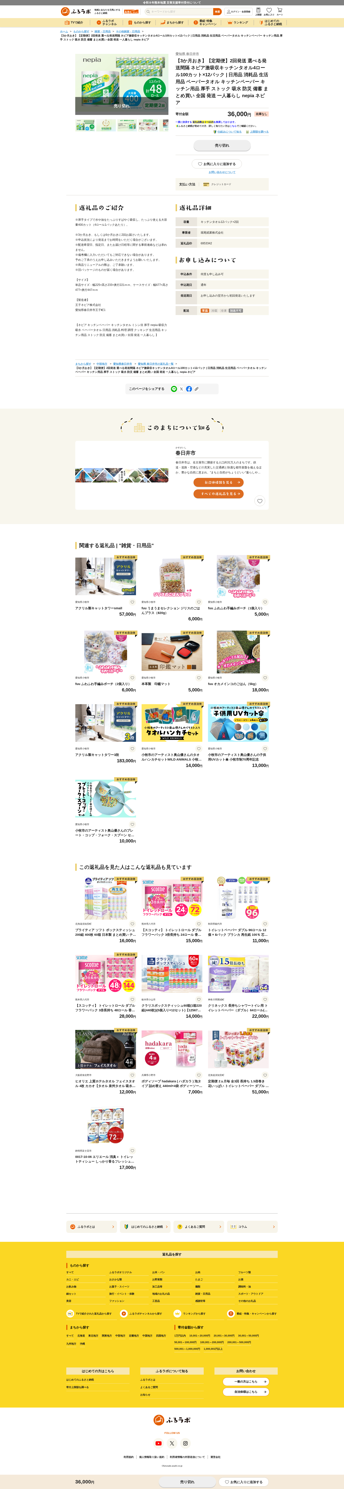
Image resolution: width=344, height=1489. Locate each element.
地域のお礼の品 (161, 1293)
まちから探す (83, 363)
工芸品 (156, 1300)
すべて (70, 1272)
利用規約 (129, 1457)
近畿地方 (134, 1335)
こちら (233, 126)
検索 (217, 11)
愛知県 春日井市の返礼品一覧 (156, 363)
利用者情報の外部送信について (187, 1457)
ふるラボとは (147, 1379)
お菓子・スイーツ (119, 1286)
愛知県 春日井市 (187, 54)
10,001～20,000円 (199, 1335)
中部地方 (102, 363)
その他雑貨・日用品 (128, 31)
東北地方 (93, 1335)
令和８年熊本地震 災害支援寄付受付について (172, 2)
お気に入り (269, 14)
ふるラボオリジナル (120, 1272)
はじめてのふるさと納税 (80, 1379)
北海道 (81, 1335)
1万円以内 (180, 1335)
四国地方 (161, 1335)
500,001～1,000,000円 (187, 1348)
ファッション (116, 1300)
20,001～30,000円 (224, 1335)
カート (280, 14)
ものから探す (81, 31)
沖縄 (82, 1343)
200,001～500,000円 (239, 1342)
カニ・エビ (72, 1279)
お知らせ (145, 1394)
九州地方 (71, 1343)
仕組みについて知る (230, 131)
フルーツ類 (244, 1272)
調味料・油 (244, 1286)
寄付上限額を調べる (77, 1387)
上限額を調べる (259, 131)
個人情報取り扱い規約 (151, 1457)
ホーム (64, 31)
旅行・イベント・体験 (121, 1293)
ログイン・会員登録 (240, 11)
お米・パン (158, 1272)
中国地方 (147, 1335)
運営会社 (216, 1457)
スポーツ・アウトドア (250, 1293)
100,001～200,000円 (212, 1342)
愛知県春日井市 (122, 363)
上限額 (258, 14)
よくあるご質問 (149, 1387)
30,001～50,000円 (248, 1335)
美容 (68, 1300)
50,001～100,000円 (185, 1342)
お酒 (240, 1279)
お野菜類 (157, 1279)
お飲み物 (71, 1286)
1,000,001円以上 (213, 1348)
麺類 (197, 1286)
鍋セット (71, 1293)
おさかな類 (115, 1279)
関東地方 (107, 1335)
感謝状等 (200, 1300)
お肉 (197, 1272)
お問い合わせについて (222, 172)
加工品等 (157, 1286)
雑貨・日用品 (103, 31)
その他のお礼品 (247, 1300)
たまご (199, 1279)
